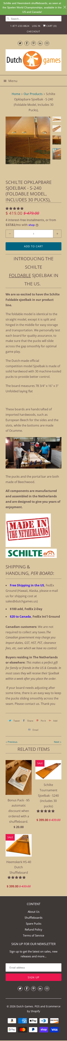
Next (57, 742)
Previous (12, 742)
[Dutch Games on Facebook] (26, 43)
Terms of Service (33, 935)
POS (37, 1006)
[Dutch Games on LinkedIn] (40, 43)
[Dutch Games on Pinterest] (33, 43)
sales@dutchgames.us (21, 601)
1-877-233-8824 (19, 26)
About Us (33, 911)
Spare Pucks (33, 923)
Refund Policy (33, 929)
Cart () (51, 26)
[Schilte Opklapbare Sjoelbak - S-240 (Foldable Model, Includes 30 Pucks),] (28, 140)
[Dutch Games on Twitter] (20, 43)
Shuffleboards (33, 917)
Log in (36, 26)
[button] (15, 208)
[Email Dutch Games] (46, 43)
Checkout (33, 31)
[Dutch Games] (33, 60)
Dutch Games (24, 1006)
